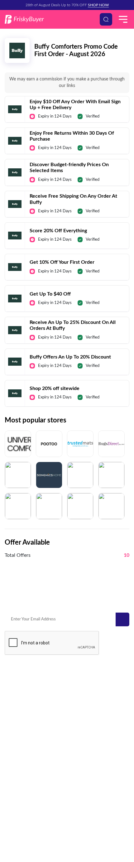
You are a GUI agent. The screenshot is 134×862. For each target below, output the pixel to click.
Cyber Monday (83, 749)
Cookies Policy (109, 817)
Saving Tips (80, 776)
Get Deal (67, 102)
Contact (18, 817)
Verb (74, 683)
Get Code (67, 165)
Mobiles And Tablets (23, 758)
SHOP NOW (98, 5)
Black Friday (80, 740)
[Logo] (24, 19)
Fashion (76, 758)
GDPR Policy (77, 817)
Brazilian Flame (83, 701)
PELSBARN (80, 692)
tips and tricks (82, 786)
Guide (75, 767)
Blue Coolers (16, 701)
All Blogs (77, 795)
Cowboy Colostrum (22, 683)
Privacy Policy (46, 817)
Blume (75, 711)
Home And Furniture (23, 749)
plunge (11, 711)
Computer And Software (26, 786)
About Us (77, 828)
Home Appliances (20, 795)
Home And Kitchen (22, 740)
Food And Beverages (23, 776)
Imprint (55, 828)
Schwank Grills (18, 692)
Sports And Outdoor (23, 767)
